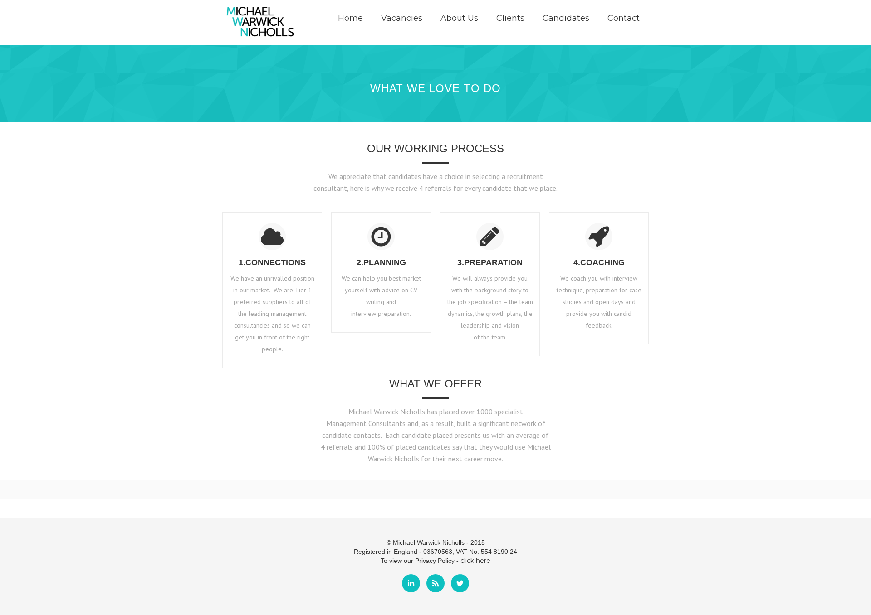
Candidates (566, 18)
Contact (623, 18)
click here (475, 561)
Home (350, 18)
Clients (510, 18)
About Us (459, 18)
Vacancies (401, 18)
